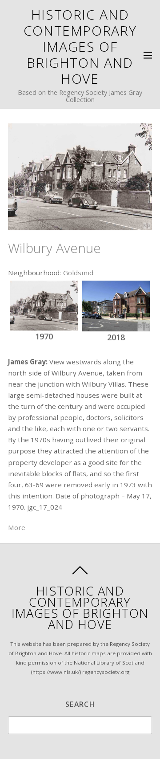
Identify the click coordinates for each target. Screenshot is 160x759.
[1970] (44, 306)
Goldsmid (78, 272)
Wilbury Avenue (54, 248)
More (16, 527)
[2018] (116, 306)
